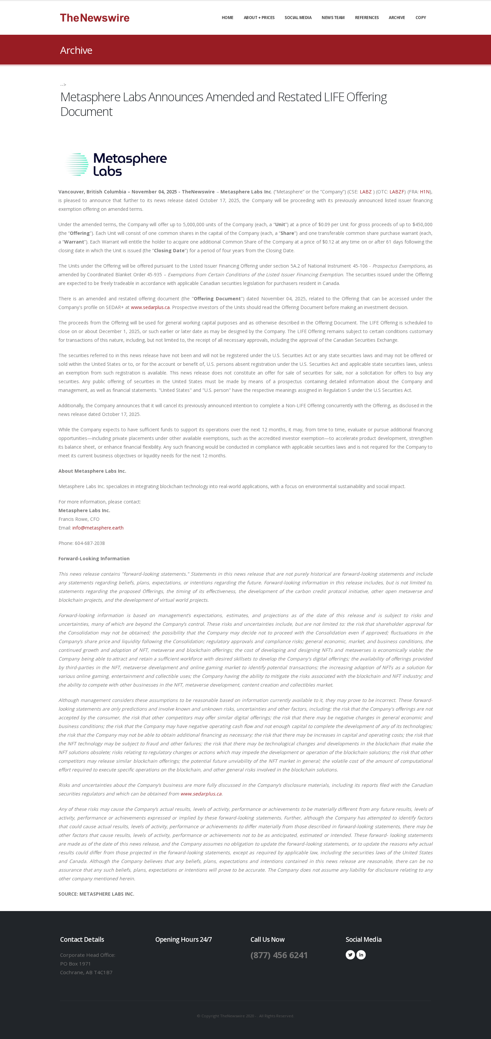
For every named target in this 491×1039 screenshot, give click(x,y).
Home (227, 17)
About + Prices (259, 17)
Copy (421, 17)
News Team (333, 17)
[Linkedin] (361, 954)
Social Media (298, 17)
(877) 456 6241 (279, 954)
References (367, 17)
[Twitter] (350, 954)
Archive (397, 17)
